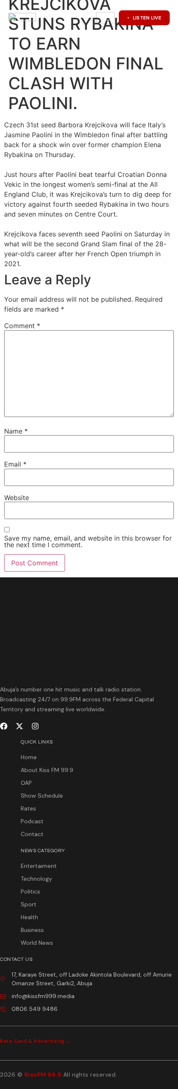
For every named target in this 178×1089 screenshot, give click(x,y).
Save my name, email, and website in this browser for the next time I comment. (88, 541)
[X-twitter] (19, 726)
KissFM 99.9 (43, 1074)
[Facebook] (3, 726)
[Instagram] (35, 726)
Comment (22, 325)
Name (16, 431)
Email (15, 464)
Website (16, 497)
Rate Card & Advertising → (35, 1041)
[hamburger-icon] (105, 18)
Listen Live (147, 17)
